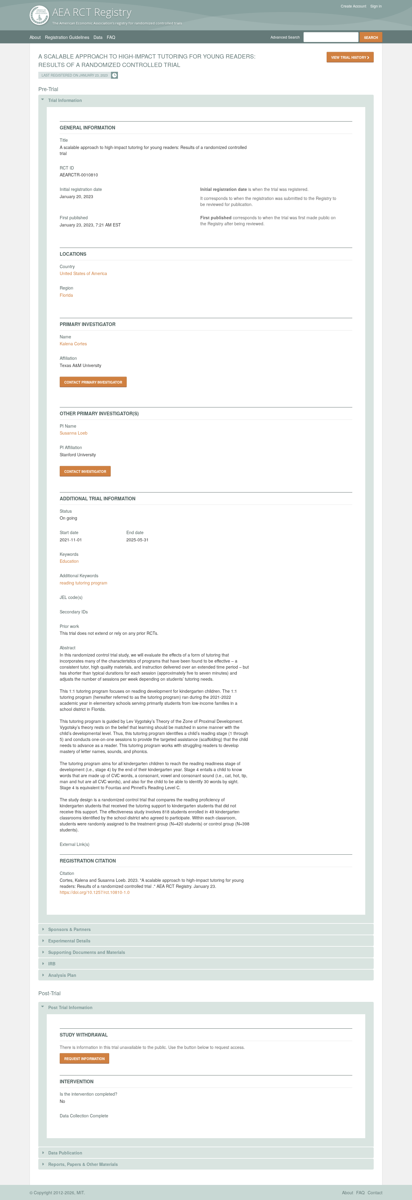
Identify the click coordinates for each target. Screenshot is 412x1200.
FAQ (111, 37)
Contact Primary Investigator (93, 382)
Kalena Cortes (73, 343)
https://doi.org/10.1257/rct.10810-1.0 (95, 892)
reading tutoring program (83, 583)
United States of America (83, 273)
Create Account (353, 6)
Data (98, 37)
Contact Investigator (85, 471)
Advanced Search (285, 37)
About (35, 37)
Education (69, 561)
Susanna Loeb (73, 433)
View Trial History (349, 57)
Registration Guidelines (67, 37)
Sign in (376, 6)
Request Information (84, 1058)
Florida (66, 295)
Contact (375, 1192)
